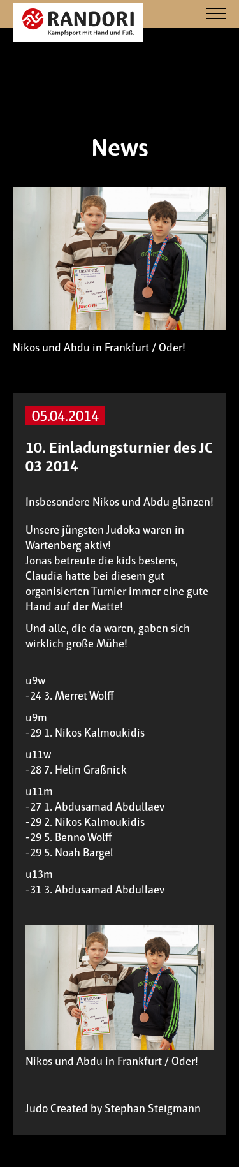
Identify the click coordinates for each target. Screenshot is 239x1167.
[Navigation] (216, 14)
